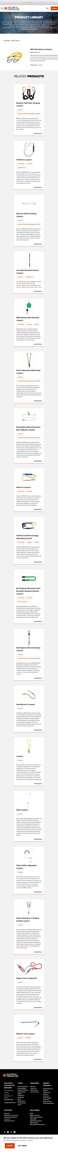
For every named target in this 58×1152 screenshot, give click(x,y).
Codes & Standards (23, 1086)
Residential (21, 1097)
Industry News (21, 1092)
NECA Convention (35, 1115)
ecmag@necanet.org (9, 1102)
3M (39, 52)
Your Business (21, 1101)
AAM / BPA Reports (48, 1103)
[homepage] (11, 8)
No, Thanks (22, 1146)
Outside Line (21, 1095)
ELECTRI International (36, 1121)
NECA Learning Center (36, 1117)
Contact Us (7, 1119)
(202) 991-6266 (8, 1099)
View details (38, 133)
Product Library (15, 40)
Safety (19, 1099)
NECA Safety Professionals (37, 1124)
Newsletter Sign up (9, 1121)
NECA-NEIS (33, 1119)
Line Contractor (34, 1092)
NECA (31, 1113)
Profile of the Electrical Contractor (46, 1094)
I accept (10, 1146)
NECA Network (34, 1122)
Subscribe (54, 8)
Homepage (7, 40)
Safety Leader (34, 1090)
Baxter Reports (47, 1098)
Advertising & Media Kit (10, 1117)
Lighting (20, 1094)
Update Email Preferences (11, 1115)
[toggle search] (47, 8)
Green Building (22, 1088)
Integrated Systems (23, 1090)
